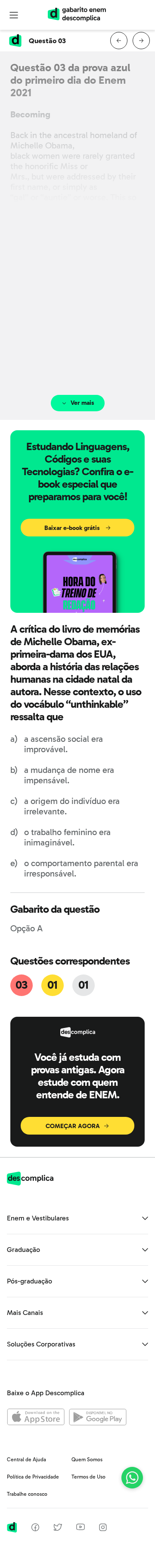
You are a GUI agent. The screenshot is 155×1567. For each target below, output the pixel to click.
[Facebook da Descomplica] (35, 1529)
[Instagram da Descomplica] (103, 1529)
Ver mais (82, 403)
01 (52, 985)
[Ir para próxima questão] (141, 40)
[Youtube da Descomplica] (80, 1528)
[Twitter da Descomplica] (57, 1529)
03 (22, 985)
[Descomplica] (30, 1183)
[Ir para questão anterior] (118, 40)
